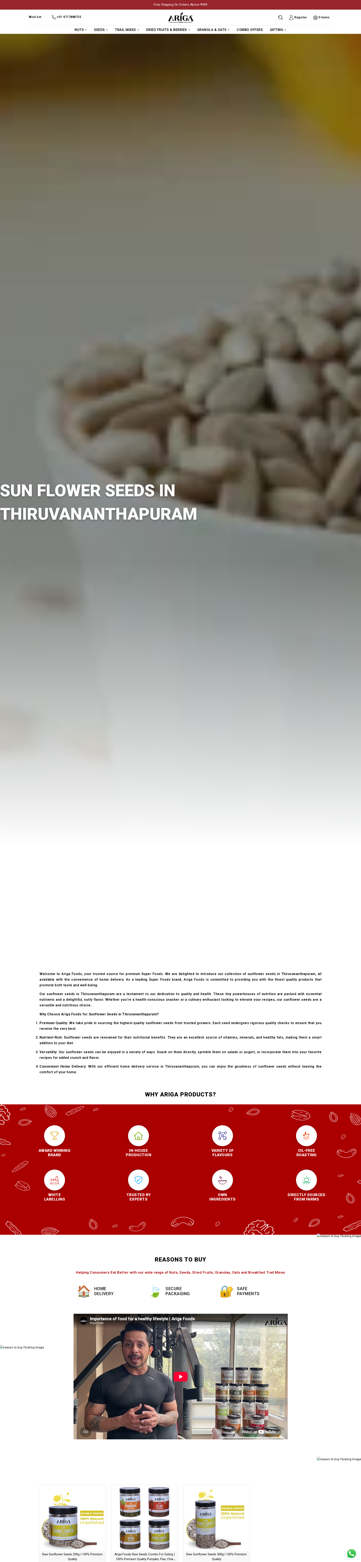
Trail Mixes (125, 30)
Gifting (276, 30)
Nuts (79, 30)
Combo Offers (250, 30)
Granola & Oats (212, 30)
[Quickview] (77, 1517)
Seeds (99, 30)
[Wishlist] (68, 1517)
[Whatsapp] (351, 1553)
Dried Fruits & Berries (166, 30)
